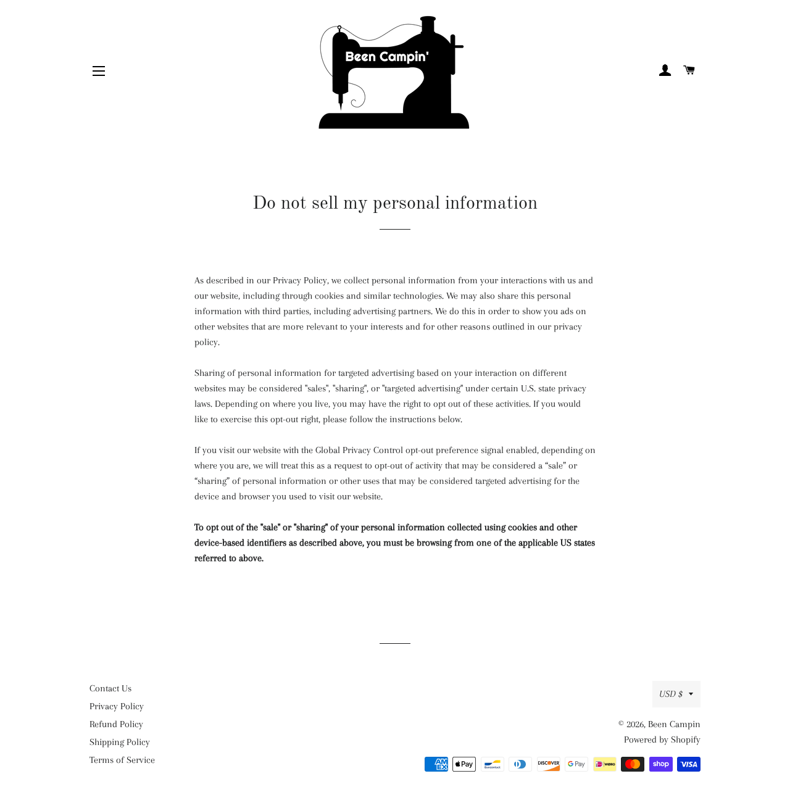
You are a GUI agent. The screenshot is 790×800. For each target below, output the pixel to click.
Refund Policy (116, 724)
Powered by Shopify (662, 739)
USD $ (671, 693)
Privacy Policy (116, 706)
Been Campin (674, 724)
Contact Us (110, 688)
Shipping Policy (119, 742)
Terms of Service (122, 759)
